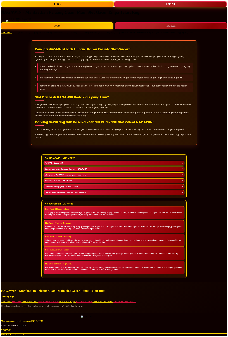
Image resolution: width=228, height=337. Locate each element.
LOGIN (57, 4)
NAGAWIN (6, 32)
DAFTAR (170, 4)
